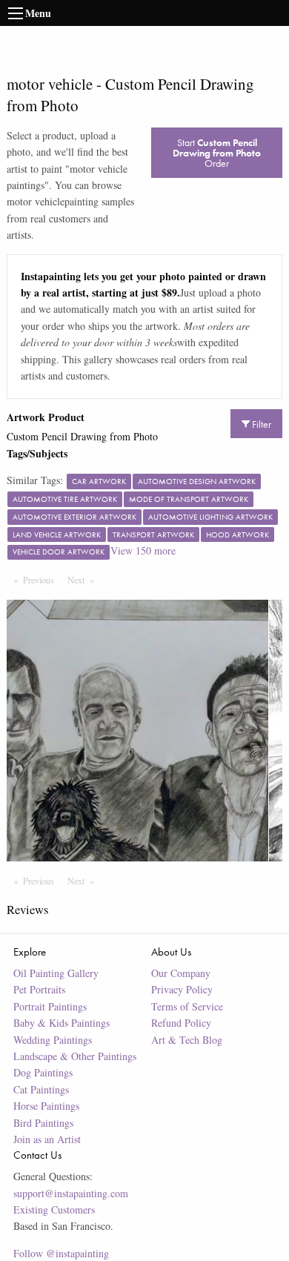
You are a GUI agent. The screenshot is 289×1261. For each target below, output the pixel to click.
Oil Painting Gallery (56, 973)
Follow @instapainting (61, 1253)
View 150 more (143, 550)
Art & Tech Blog (186, 1040)
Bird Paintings (43, 1123)
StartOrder (217, 153)
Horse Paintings (46, 1106)
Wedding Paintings (52, 1040)
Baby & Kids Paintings (61, 1023)
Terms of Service (187, 1006)
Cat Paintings (41, 1089)
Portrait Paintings (50, 1006)
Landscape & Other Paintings (74, 1056)
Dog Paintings (43, 1072)
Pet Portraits (39, 989)
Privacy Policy (182, 989)
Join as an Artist (47, 1139)
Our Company (180, 973)
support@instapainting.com (70, 1193)
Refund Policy (181, 1023)
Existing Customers (54, 1209)
